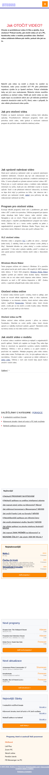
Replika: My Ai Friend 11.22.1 (13, 680)
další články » (24, 725)
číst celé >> (42, 707)
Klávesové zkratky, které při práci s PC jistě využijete (24, 421)
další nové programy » (24, 650)
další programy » (24, 575)
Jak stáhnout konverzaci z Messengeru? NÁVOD (23, 509)
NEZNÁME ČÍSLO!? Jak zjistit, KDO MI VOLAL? (23, 537)
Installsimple (7, 674)
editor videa (5, 360)
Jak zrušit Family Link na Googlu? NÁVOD (21, 514)
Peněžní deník (10, 757)
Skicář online (10, 753)
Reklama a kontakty (24, 772)
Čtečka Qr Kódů (10, 560)
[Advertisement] (25, 12)
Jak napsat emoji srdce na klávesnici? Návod (22, 505)
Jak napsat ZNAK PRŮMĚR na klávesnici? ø (21, 533)
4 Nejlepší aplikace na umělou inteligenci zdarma (23, 500)
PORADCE (37, 413)
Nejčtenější (8, 491)
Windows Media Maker (39, 272)
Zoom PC (9, 750)
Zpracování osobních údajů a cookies (32, 768)
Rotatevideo (19, 303)
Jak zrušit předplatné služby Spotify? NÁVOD (22, 522)
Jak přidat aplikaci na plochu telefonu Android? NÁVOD (23, 527)
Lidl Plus (8, 746)
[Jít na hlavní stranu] (8, 6)
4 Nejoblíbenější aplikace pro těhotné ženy (21, 518)
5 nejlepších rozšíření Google (15, 417)
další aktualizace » (24, 688)
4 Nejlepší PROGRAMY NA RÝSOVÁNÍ (18, 496)
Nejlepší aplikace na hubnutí (14, 426)
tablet (27, 195)
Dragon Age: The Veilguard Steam (15, 630)
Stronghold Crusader (13, 567)
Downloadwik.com (32, 767)
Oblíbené (9, 742)
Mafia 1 (6, 553)
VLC (24, 241)
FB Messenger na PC (13, 760)
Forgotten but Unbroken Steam (14, 636)
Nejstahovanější (13, 547)
